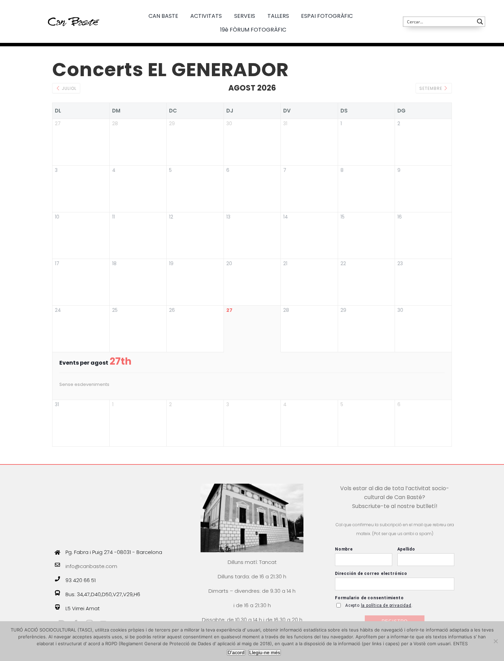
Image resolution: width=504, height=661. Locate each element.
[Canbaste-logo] (73, 11)
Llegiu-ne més (264, 652)
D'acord (236, 652)
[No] (495, 641)
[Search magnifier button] (480, 21)
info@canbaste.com (91, 566)
